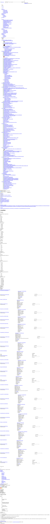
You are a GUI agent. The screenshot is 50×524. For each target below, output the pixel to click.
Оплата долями (5, 10)
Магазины (3, 474)
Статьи (3, 480)
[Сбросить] (0, 287)
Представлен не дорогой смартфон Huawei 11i (6, 196)
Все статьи (1, 197)
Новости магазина (3, 191)
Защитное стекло (9, 208)
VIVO (19, 463)
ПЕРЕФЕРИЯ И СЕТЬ (6, 25)
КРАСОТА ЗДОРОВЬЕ (17, 206)
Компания (1, 470)
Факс (29, 208)
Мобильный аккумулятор (26, 208)
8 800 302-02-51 (2, 521)
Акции (2, 8)
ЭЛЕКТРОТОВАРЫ (5, 27)
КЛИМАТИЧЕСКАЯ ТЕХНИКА (7, 22)
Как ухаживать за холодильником (4, 200)
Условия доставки (5, 11)
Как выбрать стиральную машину (4, 201)
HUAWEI (21, 296)
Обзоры (3, 482)
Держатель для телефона (14, 208)
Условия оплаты (4, 476)
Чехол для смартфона (20, 208)
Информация (2, 471)
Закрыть (6, 486)
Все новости (1, 193)
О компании (3, 14)
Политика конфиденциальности (6, 479)
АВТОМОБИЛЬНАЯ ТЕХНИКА (31, 206)
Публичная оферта (5, 12)
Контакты (3, 17)
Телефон (6, 208)
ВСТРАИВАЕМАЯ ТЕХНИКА (7, 21)
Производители (4, 13)
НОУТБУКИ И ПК (5, 24)
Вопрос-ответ (3, 481)
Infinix (20, 329)
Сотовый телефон (2, 208)
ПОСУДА (4, 26)
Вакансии (4, 16)
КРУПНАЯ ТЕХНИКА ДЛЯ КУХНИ (5, 205)
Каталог (3, 19)
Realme (20, 410)
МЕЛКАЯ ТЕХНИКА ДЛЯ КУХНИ (7, 20)
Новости (4, 15)
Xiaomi (17, 391)
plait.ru (5, 521)
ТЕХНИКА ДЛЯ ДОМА (30, 205)
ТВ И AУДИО (5, 23)
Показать (2, 288)
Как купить (3, 9)
